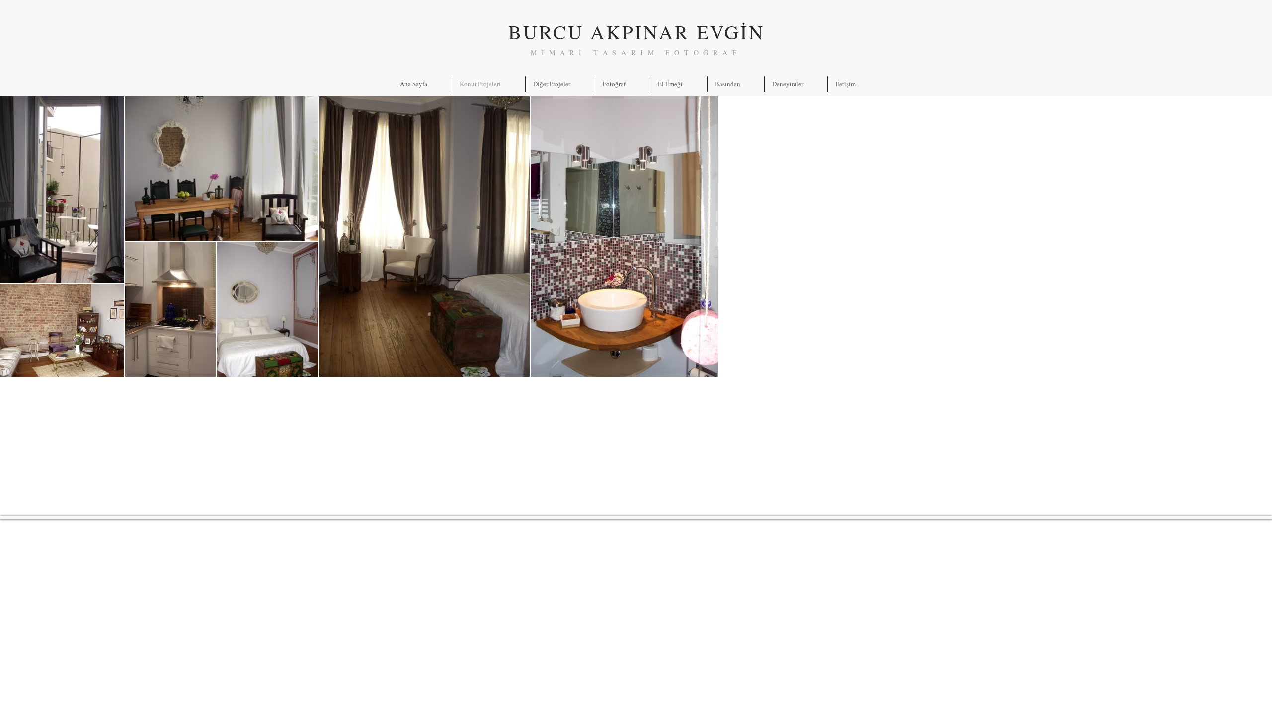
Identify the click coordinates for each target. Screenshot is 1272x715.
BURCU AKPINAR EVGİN (636, 32)
